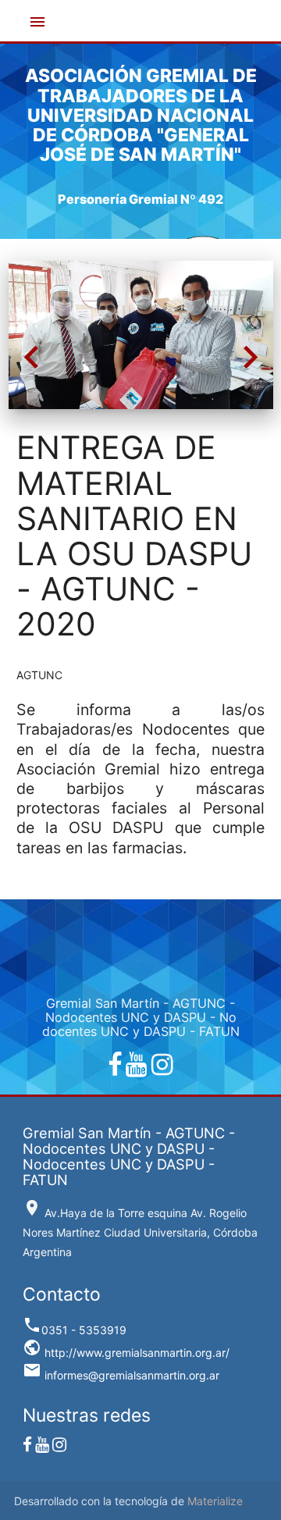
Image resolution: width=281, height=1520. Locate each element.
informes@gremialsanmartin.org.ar (121, 1375)
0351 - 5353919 (74, 1330)
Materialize (215, 1501)
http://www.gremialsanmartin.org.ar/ (126, 1352)
